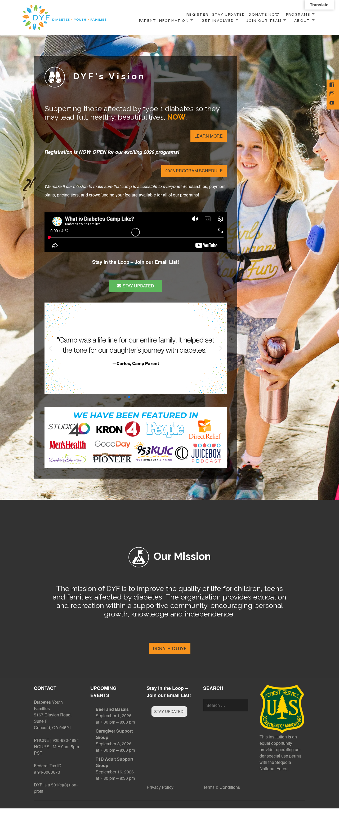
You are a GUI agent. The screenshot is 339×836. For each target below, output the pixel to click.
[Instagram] (332, 94)
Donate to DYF (169, 648)
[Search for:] (225, 705)
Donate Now (264, 14)
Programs (298, 14)
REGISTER (197, 14)
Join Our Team (264, 21)
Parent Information (164, 21)
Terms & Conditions (221, 787)
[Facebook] (332, 85)
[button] (50, 348)
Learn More (208, 136)
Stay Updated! (169, 711)
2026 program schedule (194, 171)
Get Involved (218, 21)
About (302, 21)
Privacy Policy (160, 787)
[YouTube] (332, 103)
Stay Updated (228, 14)
